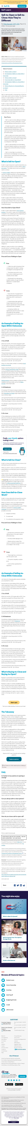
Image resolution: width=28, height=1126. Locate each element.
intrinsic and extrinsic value (12, 369)
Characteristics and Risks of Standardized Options (11, 63)
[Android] (19, 1085)
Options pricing (5, 380)
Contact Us (3, 1049)
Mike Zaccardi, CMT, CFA (11, 24)
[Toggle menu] (2, 6)
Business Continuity (18, 1047)
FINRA (18, 842)
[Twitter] (18, 885)
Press (2, 1042)
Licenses (16, 1041)
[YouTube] (19, 1080)
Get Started (22, 6)
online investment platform (13, 483)
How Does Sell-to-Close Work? (13, 80)
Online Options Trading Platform (7, 1061)
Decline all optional (14, 1120)
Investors (3, 1044)
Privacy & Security (17, 1036)
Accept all (13, 1122)
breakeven (17, 621)
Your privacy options (21, 1049)
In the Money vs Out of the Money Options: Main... (11, 1065)
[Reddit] (24, 885)
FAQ (6, 90)
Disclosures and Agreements (20, 1039)
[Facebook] (15, 885)
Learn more (18, 2)
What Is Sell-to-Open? (11, 71)
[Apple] (9, 1085)
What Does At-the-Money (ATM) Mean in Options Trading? (13, 1063)
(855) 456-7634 (7, 1024)
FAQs (2, 1052)
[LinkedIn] (21, 885)
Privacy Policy (16, 1117)
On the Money (4, 1051)
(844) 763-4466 (7, 1030)
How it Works (4, 1039)
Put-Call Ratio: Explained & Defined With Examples (11, 1060)
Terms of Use (16, 1037)
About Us (3, 1036)
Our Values (3, 1041)
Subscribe (22, 1076)
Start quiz (14, 702)
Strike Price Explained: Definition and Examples (10, 1058)
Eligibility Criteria (17, 1044)
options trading (6, 172)
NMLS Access (17, 1042)
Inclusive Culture (4, 1047)
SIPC (21, 842)
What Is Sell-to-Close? (11, 77)
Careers (3, 1046)
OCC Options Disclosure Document (10, 453)
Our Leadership (4, 1037)
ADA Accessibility (17, 1046)
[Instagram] (16, 1080)
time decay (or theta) (9, 393)
